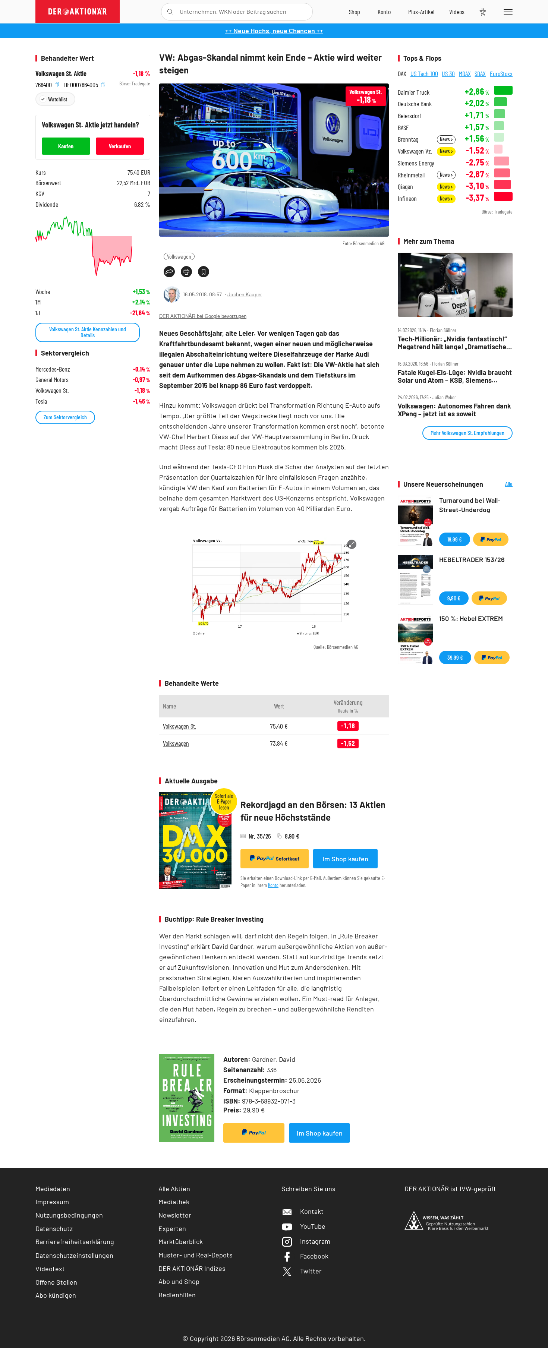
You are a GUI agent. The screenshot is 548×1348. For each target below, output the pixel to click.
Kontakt (312, 1211)
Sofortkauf (287, 859)
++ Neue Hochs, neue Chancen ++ (274, 30)
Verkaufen (120, 145)
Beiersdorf (409, 116)
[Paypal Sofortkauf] (253, 1133)
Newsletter (174, 1215)
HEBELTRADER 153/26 (472, 559)
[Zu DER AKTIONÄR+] (421, 11)
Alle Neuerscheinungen (500, 484)
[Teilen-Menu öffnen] (169, 271)
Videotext (50, 1269)
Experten (172, 1228)
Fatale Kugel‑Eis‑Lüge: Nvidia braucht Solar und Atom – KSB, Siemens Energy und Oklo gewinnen (455, 376)
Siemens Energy (416, 163)
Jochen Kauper (244, 294)
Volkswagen (179, 256)
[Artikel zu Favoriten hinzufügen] (203, 271)
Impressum (52, 1201)
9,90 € (453, 598)
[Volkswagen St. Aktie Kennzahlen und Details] (92, 246)
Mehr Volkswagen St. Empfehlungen (467, 432)
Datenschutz (54, 1228)
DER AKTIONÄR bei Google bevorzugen (202, 316)
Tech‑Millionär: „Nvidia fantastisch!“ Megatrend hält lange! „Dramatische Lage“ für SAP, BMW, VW (452, 342)
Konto (273, 885)
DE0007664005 (82, 83)
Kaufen (65, 145)
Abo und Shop (178, 1281)
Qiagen (405, 186)
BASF (403, 128)
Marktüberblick (180, 1241)
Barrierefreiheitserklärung (74, 1241)
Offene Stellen (56, 1282)
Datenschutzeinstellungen (74, 1255)
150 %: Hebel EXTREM (471, 618)
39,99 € (455, 657)
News (445, 139)
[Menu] (507, 11)
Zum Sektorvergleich (65, 416)
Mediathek (173, 1201)
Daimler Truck (413, 92)
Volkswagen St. (179, 726)
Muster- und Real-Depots (195, 1255)
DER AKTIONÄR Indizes (192, 1268)
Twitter (311, 1271)
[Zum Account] (384, 11)
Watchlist (57, 98)
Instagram (315, 1241)
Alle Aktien (174, 1188)
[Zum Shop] (354, 11)
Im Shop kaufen (345, 859)
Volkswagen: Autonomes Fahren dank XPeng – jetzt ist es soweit (454, 409)
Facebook (314, 1256)
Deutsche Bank (415, 104)
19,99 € (454, 539)
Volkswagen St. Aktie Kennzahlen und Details (87, 331)
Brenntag (408, 139)
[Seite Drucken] (186, 271)
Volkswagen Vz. (415, 151)
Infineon (407, 198)
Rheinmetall (411, 175)
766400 (44, 83)
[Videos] (457, 11)
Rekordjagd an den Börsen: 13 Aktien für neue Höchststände (312, 811)
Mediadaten (52, 1188)
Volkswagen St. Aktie (60, 74)
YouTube (312, 1226)
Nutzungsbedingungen (69, 1215)
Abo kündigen (55, 1295)
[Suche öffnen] (170, 11)
